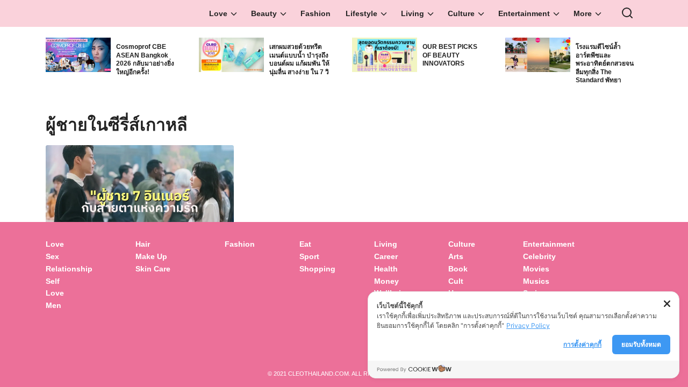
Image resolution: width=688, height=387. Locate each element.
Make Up (151, 256)
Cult (456, 281)
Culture (461, 13)
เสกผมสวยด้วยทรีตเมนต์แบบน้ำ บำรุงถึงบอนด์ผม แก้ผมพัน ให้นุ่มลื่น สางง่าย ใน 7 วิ (299, 59)
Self (53, 281)
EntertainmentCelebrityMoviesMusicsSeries (549, 268)
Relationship (69, 268)
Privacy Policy (528, 325)
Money (386, 281)
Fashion (315, 13)
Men (53, 305)
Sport (309, 256)
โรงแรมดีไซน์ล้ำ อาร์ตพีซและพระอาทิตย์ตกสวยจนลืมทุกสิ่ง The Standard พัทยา (605, 63)
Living (412, 13)
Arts (455, 256)
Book (458, 268)
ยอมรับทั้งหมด (641, 344)
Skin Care (152, 268)
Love (218, 13)
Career (386, 256)
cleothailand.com (318, 373)
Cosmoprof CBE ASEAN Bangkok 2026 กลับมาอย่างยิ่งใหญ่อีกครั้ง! (145, 59)
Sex (52, 256)
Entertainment (524, 13)
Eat (305, 244)
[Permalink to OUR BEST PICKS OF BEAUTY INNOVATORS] (384, 53)
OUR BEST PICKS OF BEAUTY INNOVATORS (449, 55)
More (583, 13)
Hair (142, 244)
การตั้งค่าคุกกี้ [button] (582, 344)
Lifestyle (361, 13)
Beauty (264, 13)
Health (386, 268)
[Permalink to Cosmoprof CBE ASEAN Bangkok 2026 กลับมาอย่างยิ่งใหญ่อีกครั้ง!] (78, 53)
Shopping (317, 268)
